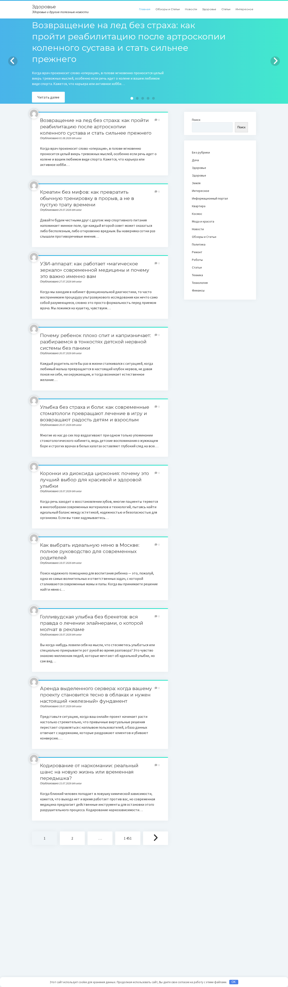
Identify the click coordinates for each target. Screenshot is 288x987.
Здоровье (44, 6)
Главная (144, 9)
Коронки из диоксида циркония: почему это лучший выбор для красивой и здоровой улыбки (94, 480)
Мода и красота (203, 221)
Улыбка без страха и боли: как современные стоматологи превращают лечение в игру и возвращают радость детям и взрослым (94, 413)
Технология (200, 283)
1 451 (128, 838)
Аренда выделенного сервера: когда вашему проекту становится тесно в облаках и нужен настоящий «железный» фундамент (96, 695)
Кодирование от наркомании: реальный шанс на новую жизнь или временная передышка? (89, 772)
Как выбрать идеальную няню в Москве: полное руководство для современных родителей (89, 551)
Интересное (244, 9)
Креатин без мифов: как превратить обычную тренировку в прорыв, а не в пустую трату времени (87, 198)
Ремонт (197, 252)
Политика (198, 244)
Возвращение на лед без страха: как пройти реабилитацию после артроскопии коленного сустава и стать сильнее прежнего (95, 126)
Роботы (197, 260)
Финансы (198, 290)
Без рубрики (201, 152)
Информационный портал (210, 198)
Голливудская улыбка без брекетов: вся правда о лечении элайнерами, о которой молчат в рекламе (91, 623)
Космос (197, 214)
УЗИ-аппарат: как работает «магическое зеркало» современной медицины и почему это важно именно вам (94, 270)
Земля (196, 183)
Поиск (196, 120)
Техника (197, 275)
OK (234, 982)
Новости (191, 9)
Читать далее (48, 97)
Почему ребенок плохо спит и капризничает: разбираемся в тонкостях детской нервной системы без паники (95, 342)
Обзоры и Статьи (167, 9)
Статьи (225, 9)
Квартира (198, 206)
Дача (195, 160)
